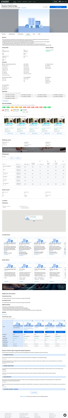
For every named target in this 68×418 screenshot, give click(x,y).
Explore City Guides (7, 417)
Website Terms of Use (52, 416)
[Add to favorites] (32, 321)
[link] (10, 265)
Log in (66, 1)
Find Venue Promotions (8, 416)
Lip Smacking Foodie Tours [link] (10, 269)
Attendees (4, 156)
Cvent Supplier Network (8, 413)
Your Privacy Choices (37, 417)
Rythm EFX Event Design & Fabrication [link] (40, 269)
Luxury (34, 1)
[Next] (64, 247)
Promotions (19, 1)
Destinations (25, 1)
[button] (34, 21)
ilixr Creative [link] (22, 269)
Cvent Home (36, 413)
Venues (14, 1)
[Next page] (63, 126)
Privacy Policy (51, 413)
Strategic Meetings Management (24, 417)
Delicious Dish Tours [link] (54, 269)
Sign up (62, 1)
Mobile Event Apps (22, 416)
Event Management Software (23, 413)
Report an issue (23, 396)
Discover (30, 1)
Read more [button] (6, 250)
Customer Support (37, 416)
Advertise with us (51, 417)
